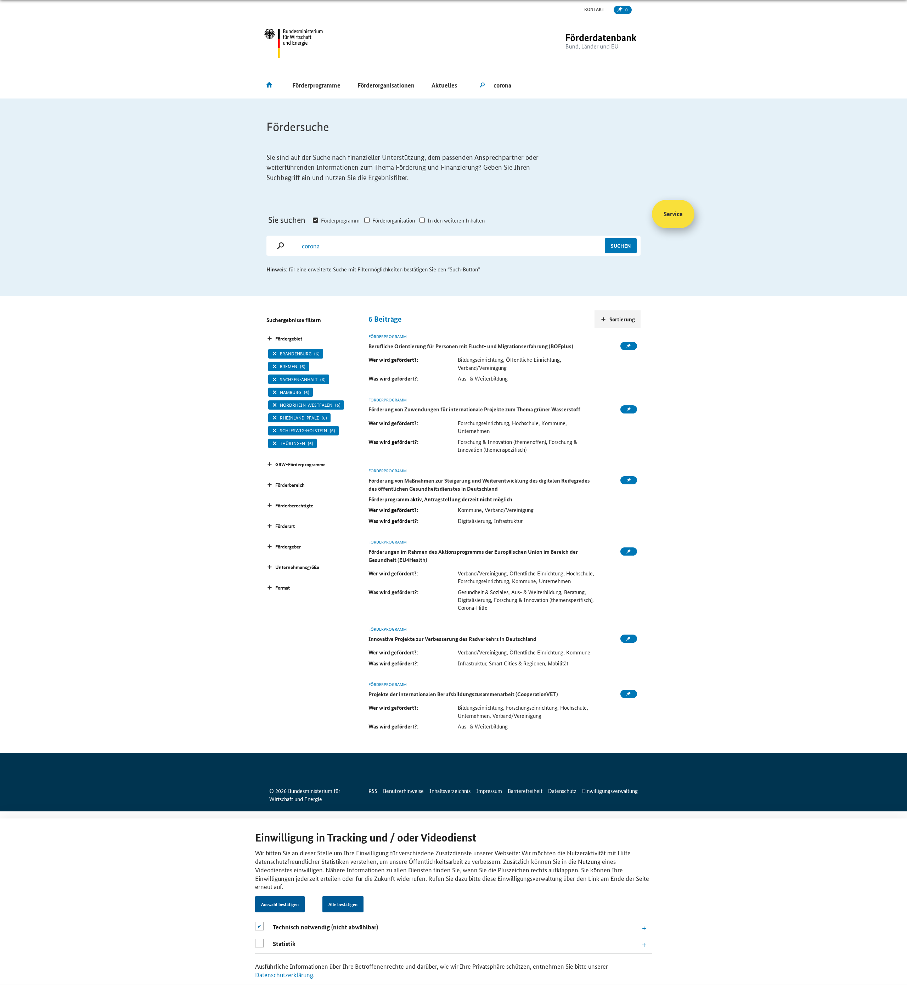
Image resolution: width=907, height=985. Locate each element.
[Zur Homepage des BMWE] (293, 43)
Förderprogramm (340, 220)
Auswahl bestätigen (280, 904)
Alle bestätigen (342, 904)
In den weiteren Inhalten (456, 220)
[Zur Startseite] (586, 43)
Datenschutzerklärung (284, 974)
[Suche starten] (482, 85)
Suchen (621, 245)
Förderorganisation (393, 220)
